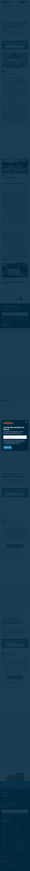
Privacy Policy (9, 441)
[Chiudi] (26, 422)
